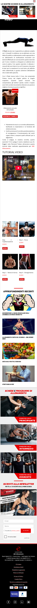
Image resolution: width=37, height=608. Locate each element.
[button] (34, 1)
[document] (18, 304)
